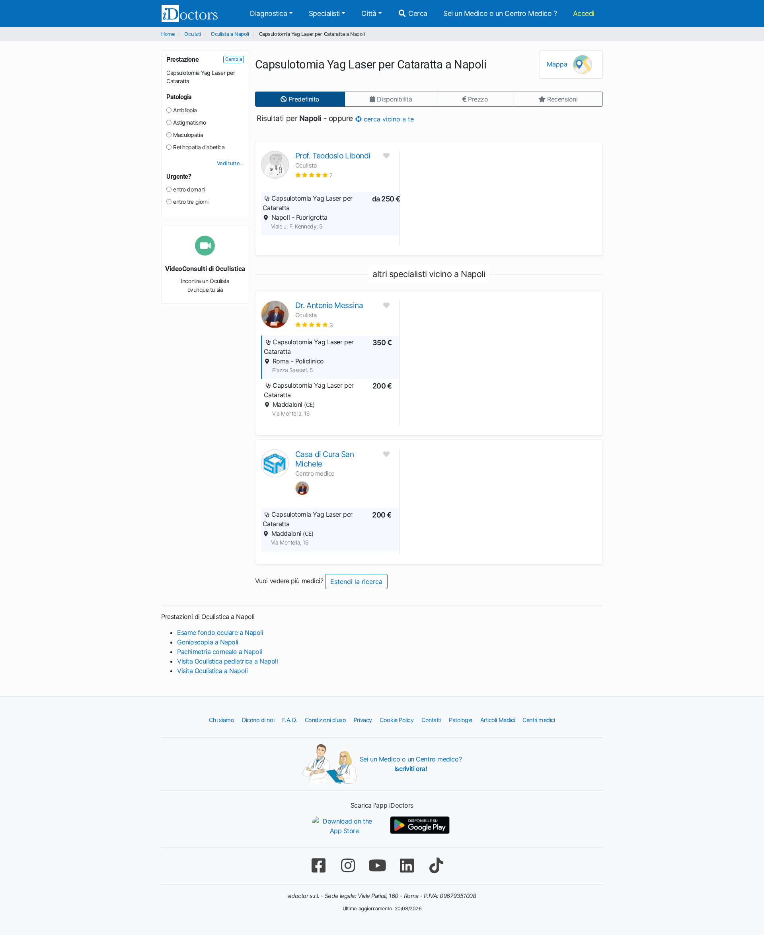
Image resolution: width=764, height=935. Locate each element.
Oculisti (192, 34)
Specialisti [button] (324, 13)
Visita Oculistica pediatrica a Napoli (227, 661)
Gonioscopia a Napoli (207, 642)
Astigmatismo (189, 122)
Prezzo (477, 99)
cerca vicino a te (387, 119)
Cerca (417, 13)
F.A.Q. (289, 719)
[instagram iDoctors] (348, 865)
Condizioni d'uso (325, 719)
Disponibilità (393, 99)
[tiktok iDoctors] (436, 865)
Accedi (583, 13)
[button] (314, 175)
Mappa (558, 64)
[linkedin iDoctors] (407, 865)
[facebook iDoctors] (318, 865)
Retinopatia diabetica (199, 147)
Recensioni (561, 99)
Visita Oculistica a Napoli (212, 671)
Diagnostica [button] (268, 13)
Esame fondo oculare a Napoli (220, 632)
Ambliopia (185, 110)
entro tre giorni (191, 201)
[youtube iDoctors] (377, 865)
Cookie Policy (396, 719)
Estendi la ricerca (356, 582)
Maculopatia (188, 134)
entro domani (189, 189)
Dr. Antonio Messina (329, 305)
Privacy (363, 719)
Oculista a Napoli (230, 34)
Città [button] (368, 13)
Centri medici (538, 719)
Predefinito (303, 99)
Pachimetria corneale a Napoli (219, 652)
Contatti (431, 719)
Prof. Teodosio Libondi (332, 155)
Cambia (233, 59)
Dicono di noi (258, 719)
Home (167, 34)
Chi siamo (221, 719)
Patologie (460, 719)
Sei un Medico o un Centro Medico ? (500, 13)
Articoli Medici (497, 719)
